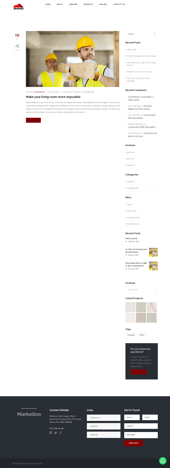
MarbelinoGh (39, 92)
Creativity (77, 92)
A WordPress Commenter (139, 97)
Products (88, 4)
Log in (129, 204)
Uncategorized (88, 92)
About (60, 4)
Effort (142, 335)
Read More (33, 120)
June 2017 (131, 158)
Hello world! (131, 49)
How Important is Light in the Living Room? (141, 63)
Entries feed (131, 211)
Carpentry (131, 181)
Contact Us (119, 4)
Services (73, 4)
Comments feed (133, 217)
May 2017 (131, 165)
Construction (67, 92)
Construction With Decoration (141, 127)
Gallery (103, 4)
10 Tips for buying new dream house (141, 56)
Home (47, 4)
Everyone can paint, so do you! (139, 71)
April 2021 (131, 152)
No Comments (53, 92)
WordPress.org (133, 224)
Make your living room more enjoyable (53, 97)
